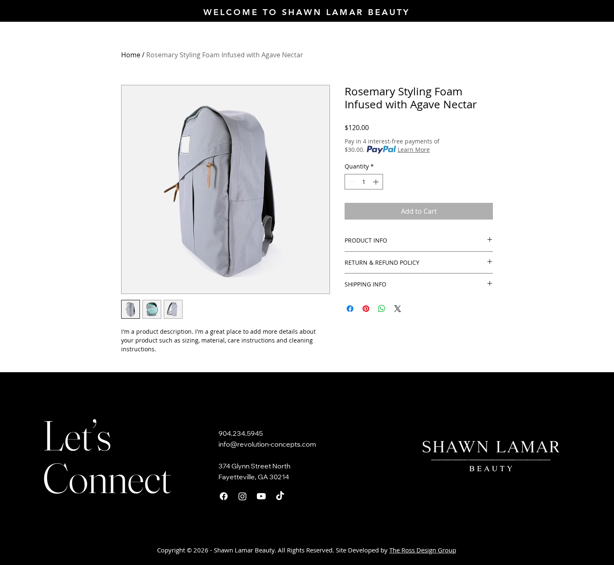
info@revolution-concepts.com (267, 445)
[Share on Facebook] (350, 309)
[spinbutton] (363, 181)
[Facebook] (223, 496)
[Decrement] (351, 181)
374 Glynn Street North (254, 466)
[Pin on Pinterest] (366, 309)
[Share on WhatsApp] (382, 309)
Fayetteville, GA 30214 (253, 477)
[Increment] (376, 181)
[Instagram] (242, 496)
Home (130, 54)
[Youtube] (261, 496)
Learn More (414, 149)
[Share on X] (398, 309)
